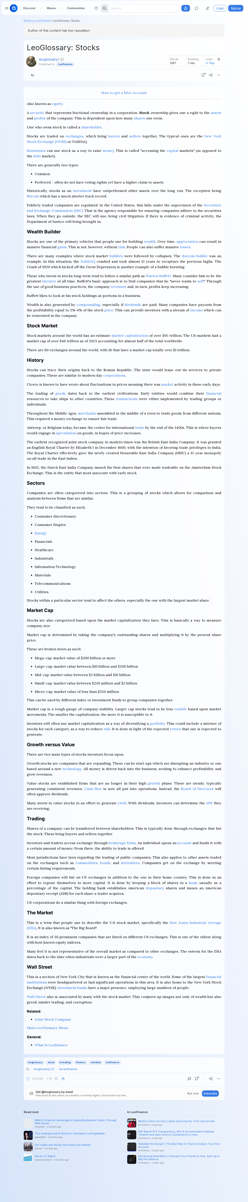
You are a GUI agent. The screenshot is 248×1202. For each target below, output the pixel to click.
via (68, 1069)
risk (121, 247)
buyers (114, 136)
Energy (41, 533)
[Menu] (218, 75)
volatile (180, 709)
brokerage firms (122, 843)
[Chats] (196, 8)
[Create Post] (207, 8)
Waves (51, 8)
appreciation (187, 241)
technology (72, 769)
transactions (126, 399)
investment (82, 190)
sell (200, 281)
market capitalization (130, 335)
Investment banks (72, 987)
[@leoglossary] (31, 61)
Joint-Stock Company (53, 1019)
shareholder (91, 127)
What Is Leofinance (51, 1045)
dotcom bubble (195, 256)
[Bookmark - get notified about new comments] (202, 75)
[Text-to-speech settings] (218, 59)
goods (60, 393)
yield (122, 803)
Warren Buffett (158, 276)
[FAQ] (96, 8)
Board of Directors (197, 788)
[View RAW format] (189, 1079)
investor (49, 281)
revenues (118, 286)
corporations (114, 375)
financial (213, 393)
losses (185, 247)
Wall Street (36, 996)
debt (37, 156)
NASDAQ (88, 261)
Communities (76, 8)
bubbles (116, 256)
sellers (135, 136)
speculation (66, 433)
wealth (149, 241)
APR (209, 803)
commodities (86, 863)
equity (57, 103)
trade (139, 427)
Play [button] (212, 63)
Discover (29, 8)
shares (139, 118)
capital (172, 150)
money (108, 150)
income (196, 310)
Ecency (28, 20)
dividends (132, 304)
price (108, 310)
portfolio (157, 723)
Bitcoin (33, 196)
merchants (87, 413)
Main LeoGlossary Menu (47, 1028)
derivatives (130, 863)
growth (154, 783)
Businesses (36, 150)
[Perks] (185, 8)
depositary (155, 888)
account (184, 843)
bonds (105, 863)
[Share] (210, 75)
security (37, 112)
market (167, 384)
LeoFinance (43, 20)
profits (40, 118)
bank (193, 882)
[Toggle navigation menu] (7, 8)
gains (62, 247)
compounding (88, 304)
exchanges (74, 136)
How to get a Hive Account (124, 92)
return (175, 729)
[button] (28, 1078)
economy (145, 957)
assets (216, 112)
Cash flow (93, 788)
